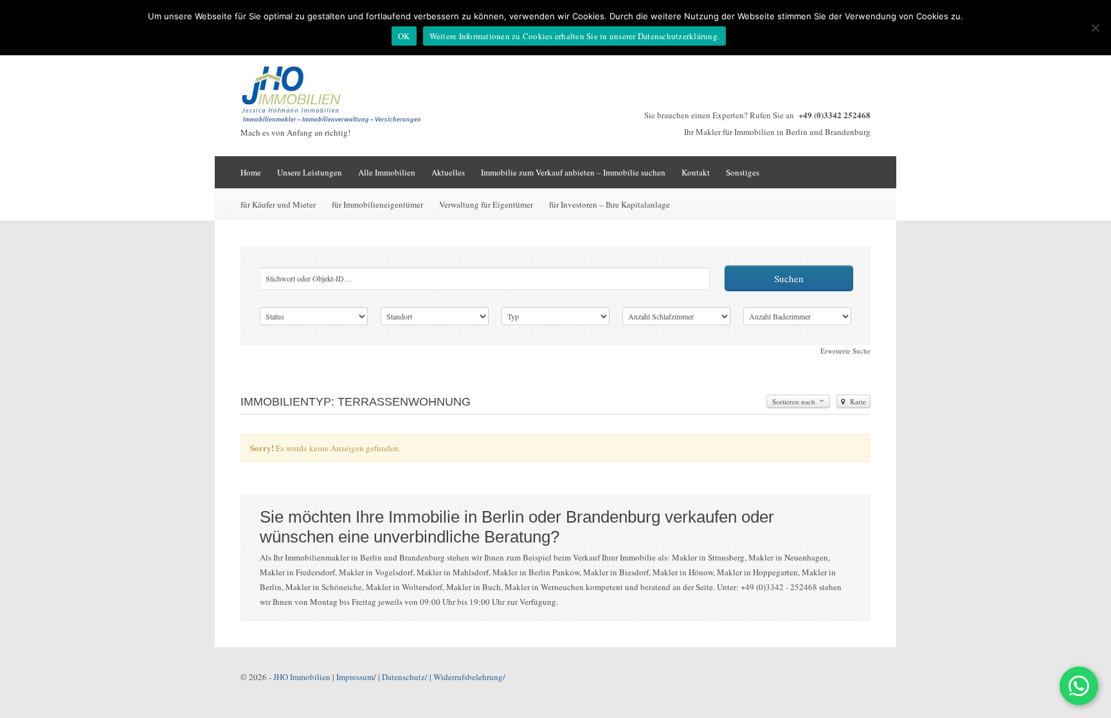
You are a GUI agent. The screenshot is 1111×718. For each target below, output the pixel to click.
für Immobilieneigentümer (377, 204)
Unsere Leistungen (309, 172)
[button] (1079, 686)
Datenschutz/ (405, 677)
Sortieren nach (794, 401)
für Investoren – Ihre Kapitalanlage (609, 204)
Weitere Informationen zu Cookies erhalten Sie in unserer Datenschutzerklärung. (574, 36)
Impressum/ (356, 677)
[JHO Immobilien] (336, 122)
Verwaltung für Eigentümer (486, 204)
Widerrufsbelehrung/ (469, 677)
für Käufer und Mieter (278, 204)
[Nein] (1094, 27)
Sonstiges (742, 172)
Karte (857, 401)
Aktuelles (448, 172)
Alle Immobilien (386, 172)
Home (250, 172)
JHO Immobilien (301, 677)
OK (404, 36)
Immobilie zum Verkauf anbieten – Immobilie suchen (573, 172)
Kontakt (696, 172)
